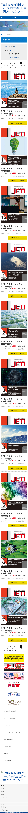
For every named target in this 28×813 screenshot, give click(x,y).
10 (23, 63)
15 (12, 65)
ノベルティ (4, 797)
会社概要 (3, 788)
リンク (2, 804)
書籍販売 (3, 791)
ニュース (3, 801)
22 (7, 67)
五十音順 (4, 46)
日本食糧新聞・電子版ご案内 (10, 711)
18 (21, 65)
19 (24, 65)
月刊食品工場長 (7, 746)
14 (10, 65)
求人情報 (3, 807)
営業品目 (3, 794)
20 (1, 67)
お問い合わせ (4, 810)
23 (10, 67)
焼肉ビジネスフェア (8, 739)
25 (15, 67)
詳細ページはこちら (16, 123)
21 (4, 67)
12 (4, 65)
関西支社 (6, 753)
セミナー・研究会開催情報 (10, 718)
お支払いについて (15, 57)
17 (18, 65)
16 (15, 65)
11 (1, 65)
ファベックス (7, 725)
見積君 (2, 785)
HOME (3, 34)
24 (13, 67)
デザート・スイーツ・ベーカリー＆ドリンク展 (15, 732)
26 (18, 67)
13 (7, 65)
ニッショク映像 (7, 760)
